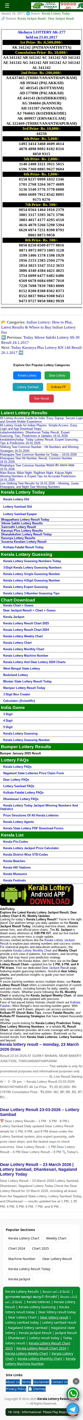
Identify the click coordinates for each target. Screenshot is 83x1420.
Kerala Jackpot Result (32, 18)
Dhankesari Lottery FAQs (21, 799)
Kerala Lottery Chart (17, 642)
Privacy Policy (16, 1389)
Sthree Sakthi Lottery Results (22, 523)
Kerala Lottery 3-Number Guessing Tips (31, 593)
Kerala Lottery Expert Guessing (25, 587)
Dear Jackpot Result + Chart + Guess (29, 610)
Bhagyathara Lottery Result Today (25, 519)
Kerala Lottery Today (56, 13)
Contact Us (59, 1382)
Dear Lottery (57, 375)
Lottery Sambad (28, 387)
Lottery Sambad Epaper (20, 514)
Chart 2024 (16, 1248)
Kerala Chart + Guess (18, 605)
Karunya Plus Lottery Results (22, 530)
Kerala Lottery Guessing (20, 733)
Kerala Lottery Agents (18, 822)
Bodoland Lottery (15, 675)
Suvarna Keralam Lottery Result (23, 541)
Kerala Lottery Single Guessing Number (31, 574)
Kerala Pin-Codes (15, 841)
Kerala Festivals (14, 880)
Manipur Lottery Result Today (24, 688)
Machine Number (22, 1259)
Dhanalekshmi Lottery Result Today (26, 534)
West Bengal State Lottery (21, 668)
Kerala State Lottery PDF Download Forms (33, 828)
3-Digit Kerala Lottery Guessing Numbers (32, 567)
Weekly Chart (56, 1238)
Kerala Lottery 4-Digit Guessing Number (31, 580)
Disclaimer (41, 1382)
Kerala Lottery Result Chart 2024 (26, 629)
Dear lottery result (54, 1317)
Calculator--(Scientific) (19, 701)
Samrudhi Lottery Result (18, 527)
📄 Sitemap (37, 1389)
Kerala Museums (15, 874)
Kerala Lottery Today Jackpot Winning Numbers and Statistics (39, 807)
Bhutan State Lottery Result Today (27, 681)
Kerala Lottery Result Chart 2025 (26, 623)
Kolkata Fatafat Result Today (23, 547)
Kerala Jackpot (13, 617)
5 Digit (7, 727)
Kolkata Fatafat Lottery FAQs (23, 792)
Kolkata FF (58, 387)
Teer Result (41, 398)
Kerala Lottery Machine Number (25, 655)
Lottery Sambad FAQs (18, 786)
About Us (13, 1382)
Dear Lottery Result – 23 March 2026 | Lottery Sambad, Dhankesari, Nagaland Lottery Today (38, 1169)
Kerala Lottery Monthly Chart (23, 649)
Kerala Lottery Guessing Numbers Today (32, 561)
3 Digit (7, 714)
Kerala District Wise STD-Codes (25, 854)
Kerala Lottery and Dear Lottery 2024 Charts (34, 662)
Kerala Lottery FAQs (17, 766)
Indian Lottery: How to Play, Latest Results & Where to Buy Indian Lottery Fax (38, 327)
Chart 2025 (40, 1248)
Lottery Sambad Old (17, 506)
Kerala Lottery (27, 375)
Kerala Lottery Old (16, 499)
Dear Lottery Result (57, 1259)
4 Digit (7, 720)
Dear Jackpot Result (61, 18)
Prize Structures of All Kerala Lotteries (31, 815)
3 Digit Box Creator (16, 694)
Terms (26, 1382)
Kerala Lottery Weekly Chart (23, 636)
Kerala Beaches (14, 861)
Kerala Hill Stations (17, 867)
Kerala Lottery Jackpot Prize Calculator (31, 848)
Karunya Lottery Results (18, 538)
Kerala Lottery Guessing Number (26, 740)
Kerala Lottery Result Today (29, 1269)
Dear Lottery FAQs (16, 779)
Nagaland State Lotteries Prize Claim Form (33, 773)
